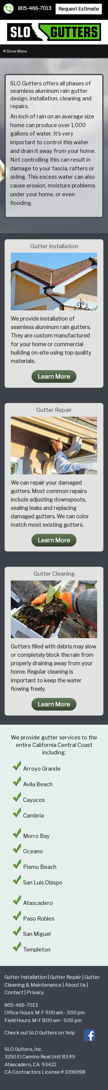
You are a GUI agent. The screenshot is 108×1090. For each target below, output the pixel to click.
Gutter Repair (65, 977)
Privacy (35, 992)
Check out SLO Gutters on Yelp (39, 1033)
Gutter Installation (25, 977)
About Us (75, 985)
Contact (13, 992)
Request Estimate (78, 9)
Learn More (54, 376)
